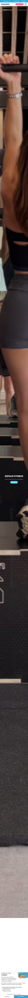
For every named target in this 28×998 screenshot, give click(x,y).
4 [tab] (1, 500)
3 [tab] (1, 499)
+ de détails (14, 485)
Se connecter (16, 1)
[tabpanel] (14, 499)
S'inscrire (24, 1)
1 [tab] (1, 496)
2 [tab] (1, 497)
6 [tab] (1, 503)
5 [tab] (1, 501)
